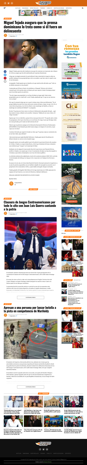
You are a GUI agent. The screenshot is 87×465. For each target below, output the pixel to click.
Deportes (69, 8)
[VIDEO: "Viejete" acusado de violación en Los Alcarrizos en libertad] (78, 264)
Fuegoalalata (13, 36)
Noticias (17, 8)
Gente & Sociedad (59, 8)
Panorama (25, 8)
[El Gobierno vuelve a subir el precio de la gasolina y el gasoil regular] (67, 255)
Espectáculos (34, 8)
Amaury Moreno (48, 461)
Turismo (42, 8)
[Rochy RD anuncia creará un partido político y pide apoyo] (67, 267)
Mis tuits (64, 233)
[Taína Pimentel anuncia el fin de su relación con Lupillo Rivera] (78, 244)
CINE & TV (49, 8)
